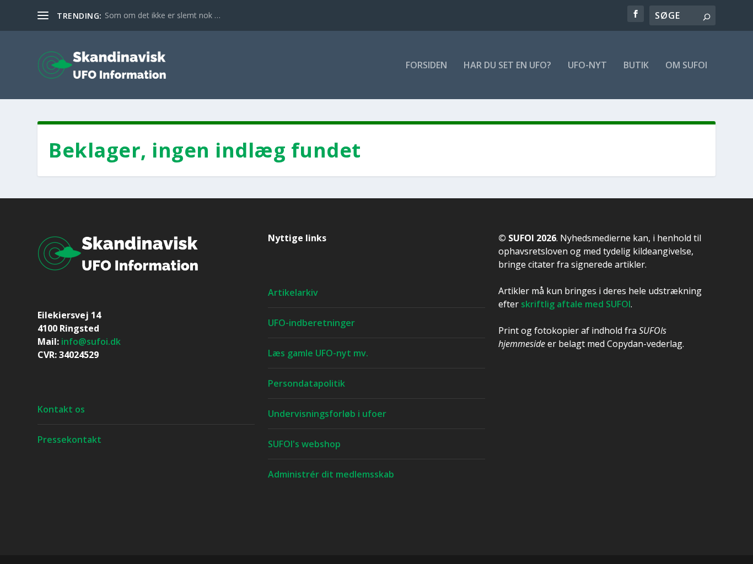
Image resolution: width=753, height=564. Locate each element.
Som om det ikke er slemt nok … (162, 15)
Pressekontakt (69, 439)
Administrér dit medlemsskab (331, 474)
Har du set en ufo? (507, 66)
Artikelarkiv (293, 292)
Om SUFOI (686, 66)
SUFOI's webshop (304, 444)
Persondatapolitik (306, 383)
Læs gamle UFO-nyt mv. (318, 353)
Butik (636, 66)
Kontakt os (61, 409)
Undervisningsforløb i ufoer (327, 414)
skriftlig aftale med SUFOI (576, 304)
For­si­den (426, 66)
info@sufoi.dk (91, 341)
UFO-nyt (587, 66)
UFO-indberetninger (311, 323)
